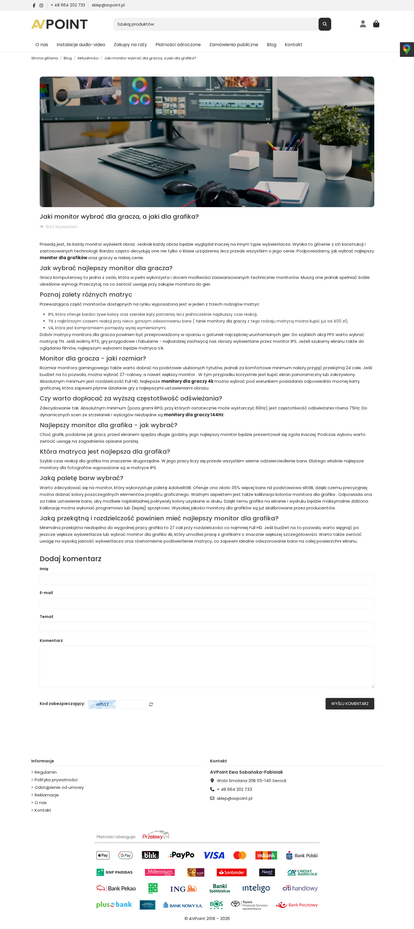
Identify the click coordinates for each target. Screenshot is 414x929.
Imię (44, 569)
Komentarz (51, 640)
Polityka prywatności (56, 780)
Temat (47, 616)
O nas (41, 802)
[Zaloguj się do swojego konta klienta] (363, 24)
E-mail (46, 593)
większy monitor (179, 374)
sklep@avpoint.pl (108, 5)
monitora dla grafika (314, 494)
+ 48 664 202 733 (68, 5)
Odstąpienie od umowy (59, 787)
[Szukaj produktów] (325, 24)
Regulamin (46, 772)
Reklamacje (47, 795)
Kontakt (43, 810)
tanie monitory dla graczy (222, 321)
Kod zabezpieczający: (62, 703)
